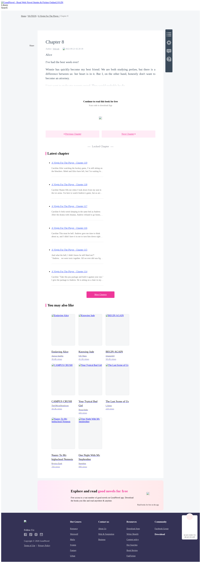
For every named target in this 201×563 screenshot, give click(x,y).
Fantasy (73, 550)
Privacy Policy (44, 545)
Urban (72, 556)
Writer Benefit (132, 534)
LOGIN (59, 2)
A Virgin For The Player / (49, 16)
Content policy (133, 539)
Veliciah (56, 49)
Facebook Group (161, 529)
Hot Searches (132, 545)
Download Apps (133, 529)
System (73, 545)
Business (101, 539)
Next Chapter (128, 134)
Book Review (132, 550)
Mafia (72, 539)
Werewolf (74, 534)
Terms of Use (29, 545)
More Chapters (100, 294)
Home (23, 16)
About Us (102, 529)
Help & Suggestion (106, 534)
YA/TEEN (32, 16)
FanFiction (131, 556)
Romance (74, 529)
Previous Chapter (73, 134)
